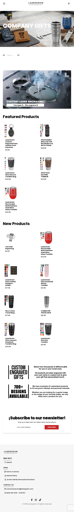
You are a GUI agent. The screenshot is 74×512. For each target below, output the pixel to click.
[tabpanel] (37, 29)
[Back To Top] (68, 506)
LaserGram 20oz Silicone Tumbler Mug (10, 175)
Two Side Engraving (9, 247)
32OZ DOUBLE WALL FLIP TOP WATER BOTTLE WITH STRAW (47, 142)
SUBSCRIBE (52, 427)
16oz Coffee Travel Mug (10, 312)
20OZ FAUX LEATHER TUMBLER (45, 175)
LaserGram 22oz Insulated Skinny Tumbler (47, 282)
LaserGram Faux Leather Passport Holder (10, 282)
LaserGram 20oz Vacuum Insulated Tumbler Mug (11, 341)
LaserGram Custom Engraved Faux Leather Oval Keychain (11, 143)
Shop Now (10, 31)
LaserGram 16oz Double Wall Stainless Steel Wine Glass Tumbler (11, 205)
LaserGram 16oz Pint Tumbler (45, 340)
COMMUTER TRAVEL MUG (46, 312)
